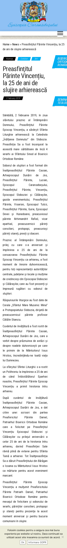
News (15, 44)
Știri (36, 59)
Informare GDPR (37, 542)
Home (6, 44)
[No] (62, 537)
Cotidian (24, 59)
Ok (22, 542)
